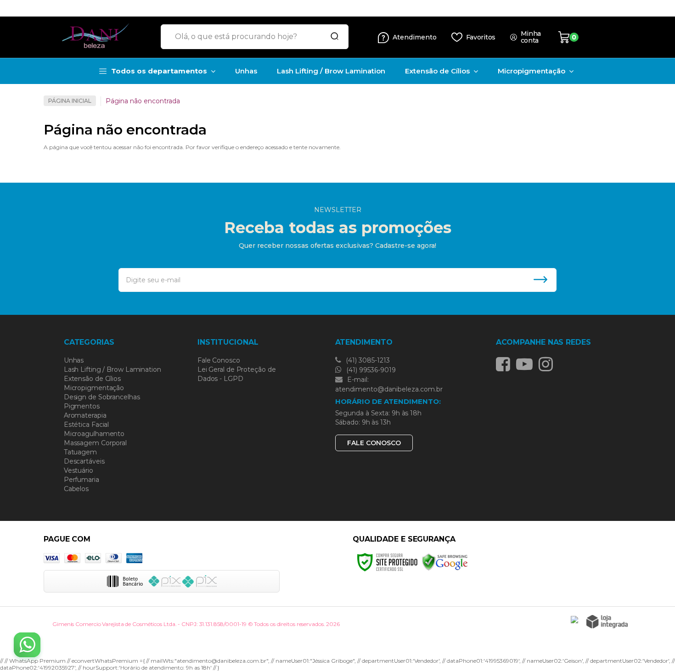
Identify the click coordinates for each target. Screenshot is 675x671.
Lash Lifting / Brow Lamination (112, 369)
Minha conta (531, 37)
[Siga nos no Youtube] (526, 364)
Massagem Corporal (95, 443)
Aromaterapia (85, 415)
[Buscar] (331, 37)
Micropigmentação (94, 388)
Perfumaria (81, 479)
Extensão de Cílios (92, 379)
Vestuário (78, 470)
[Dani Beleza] (99, 37)
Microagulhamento (94, 434)
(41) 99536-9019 (370, 370)
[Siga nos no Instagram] (548, 364)
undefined (312, 8)
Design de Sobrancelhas (102, 397)
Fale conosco (374, 443)
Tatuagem (80, 452)
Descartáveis (84, 461)
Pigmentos (82, 406)
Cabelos (76, 489)
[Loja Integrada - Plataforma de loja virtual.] (607, 621)
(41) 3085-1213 (367, 360)
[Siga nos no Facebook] (505, 364)
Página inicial (69, 100)
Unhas (74, 360)
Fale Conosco (218, 360)
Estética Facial (86, 424)
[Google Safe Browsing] (445, 561)
